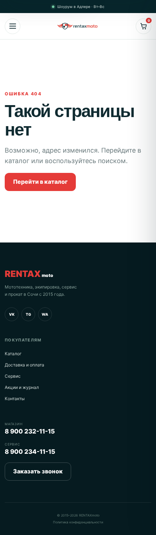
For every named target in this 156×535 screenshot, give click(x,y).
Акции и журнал (22, 387)
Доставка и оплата (24, 365)
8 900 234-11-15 (30, 451)
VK (12, 314)
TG (28, 314)
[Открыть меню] (12, 26)
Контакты (15, 398)
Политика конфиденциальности (78, 522)
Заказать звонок (38, 471)
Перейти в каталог (40, 181)
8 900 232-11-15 (30, 431)
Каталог (13, 353)
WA (45, 314)
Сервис (13, 376)
